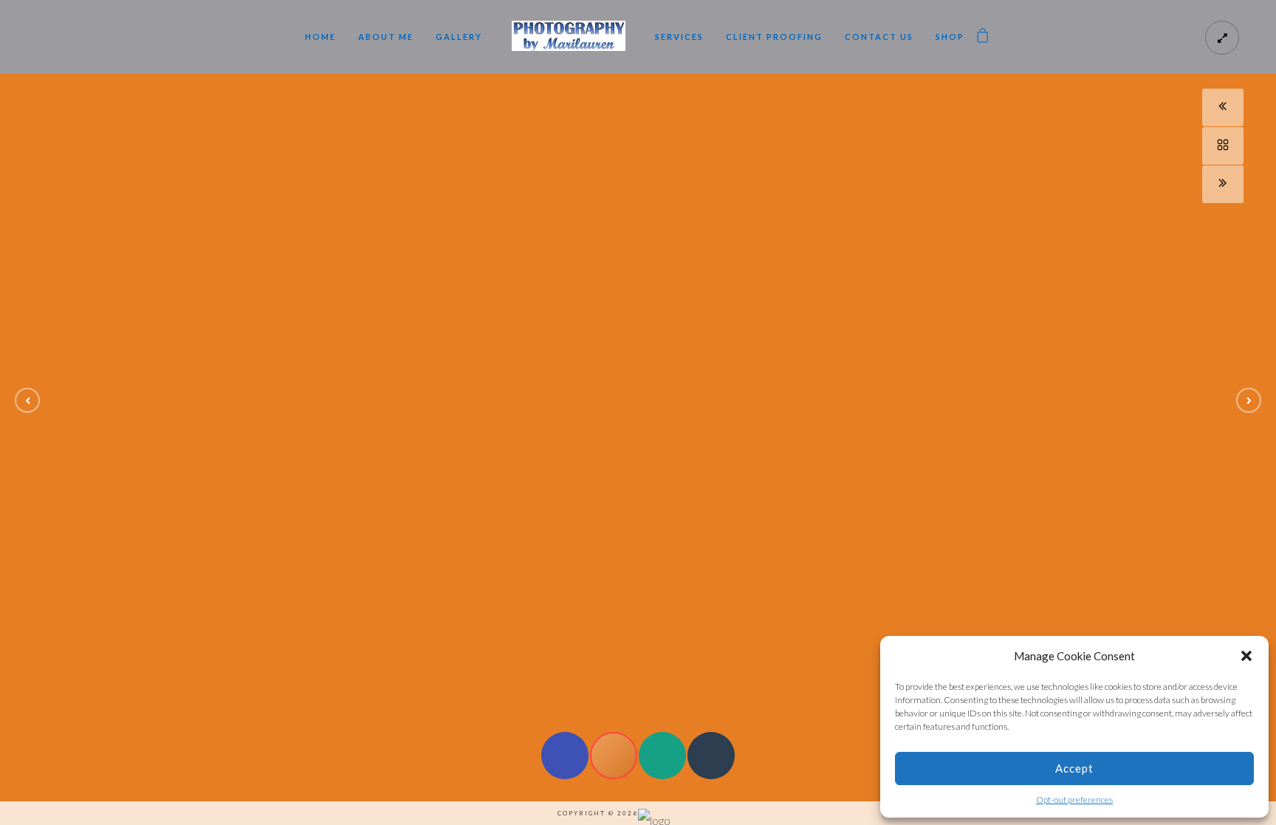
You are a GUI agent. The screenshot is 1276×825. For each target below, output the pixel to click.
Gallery (459, 36)
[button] (1246, 655)
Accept (1074, 768)
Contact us (879, 36)
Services (679, 36)
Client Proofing (774, 36)
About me (386, 36)
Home (320, 36)
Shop (950, 36)
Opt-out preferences (1074, 799)
